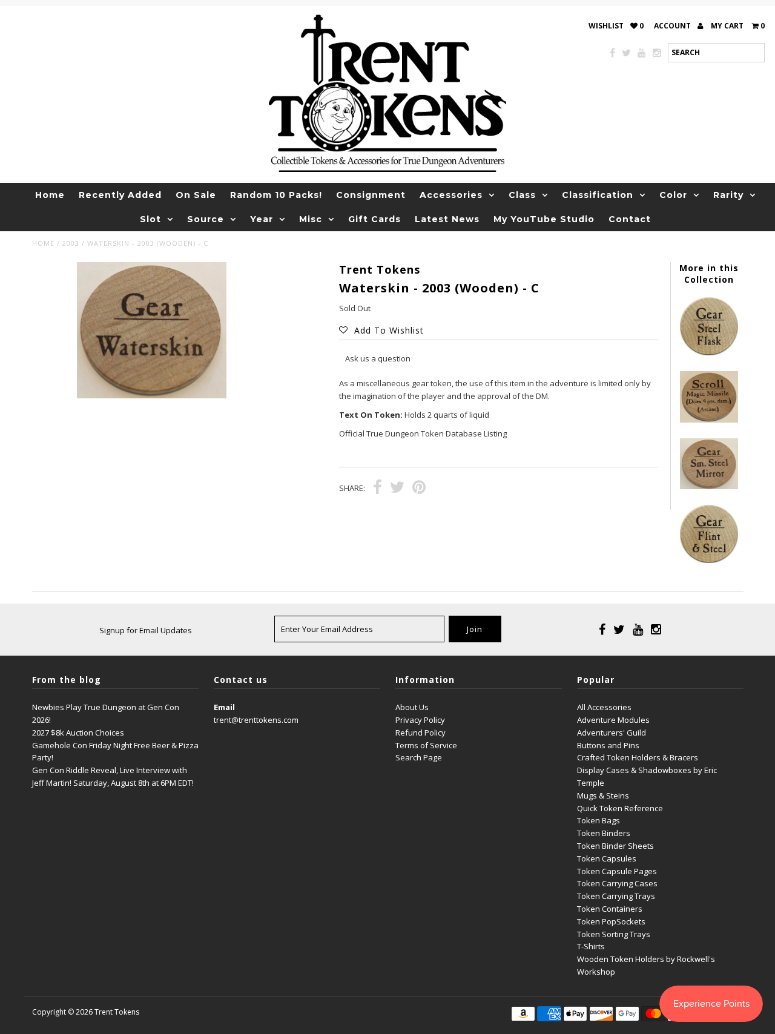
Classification (597, 194)
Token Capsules (606, 858)
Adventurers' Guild (611, 732)
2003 (70, 243)
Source (205, 219)
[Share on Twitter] (397, 488)
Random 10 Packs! (276, 194)
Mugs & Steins (603, 795)
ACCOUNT (673, 26)
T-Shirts (591, 946)
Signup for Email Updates (145, 630)
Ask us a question (378, 358)
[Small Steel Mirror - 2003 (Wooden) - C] (709, 486)
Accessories (451, 194)
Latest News (447, 219)
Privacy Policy (420, 719)
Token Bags (598, 820)
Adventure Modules (613, 719)
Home (50, 194)
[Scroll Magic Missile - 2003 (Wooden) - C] (709, 419)
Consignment (371, 194)
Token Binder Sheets (615, 845)
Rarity (728, 194)
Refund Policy (420, 732)
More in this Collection (709, 273)
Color (673, 194)
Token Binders (603, 833)
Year (261, 219)
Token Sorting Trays (613, 934)
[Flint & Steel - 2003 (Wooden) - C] (709, 560)
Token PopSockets (611, 921)
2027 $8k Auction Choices (78, 732)
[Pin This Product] (419, 488)
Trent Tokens (116, 1012)
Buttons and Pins (608, 745)
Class (522, 194)
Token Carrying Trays (616, 896)
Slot (150, 219)
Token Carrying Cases (617, 883)
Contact (629, 219)
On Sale (196, 194)
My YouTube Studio (544, 219)
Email (224, 707)
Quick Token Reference (620, 808)
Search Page (418, 757)
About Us (412, 707)
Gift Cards (374, 219)
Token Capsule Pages (617, 871)
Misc (310, 219)
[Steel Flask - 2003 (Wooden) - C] (709, 352)
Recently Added (120, 194)
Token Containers (609, 908)
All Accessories (604, 707)
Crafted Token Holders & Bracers (637, 757)
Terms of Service (426, 745)
